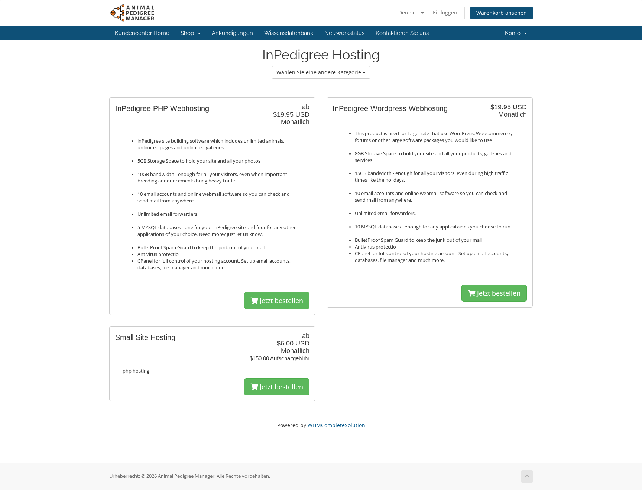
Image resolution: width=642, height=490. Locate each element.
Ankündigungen (232, 33)
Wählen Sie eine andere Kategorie (319, 72)
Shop (189, 33)
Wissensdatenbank (288, 33)
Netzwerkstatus (344, 33)
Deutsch (409, 12)
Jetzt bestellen (280, 300)
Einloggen (445, 12)
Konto (514, 33)
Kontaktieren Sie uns (402, 33)
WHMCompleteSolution (336, 425)
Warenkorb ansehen (501, 12)
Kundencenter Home (142, 33)
